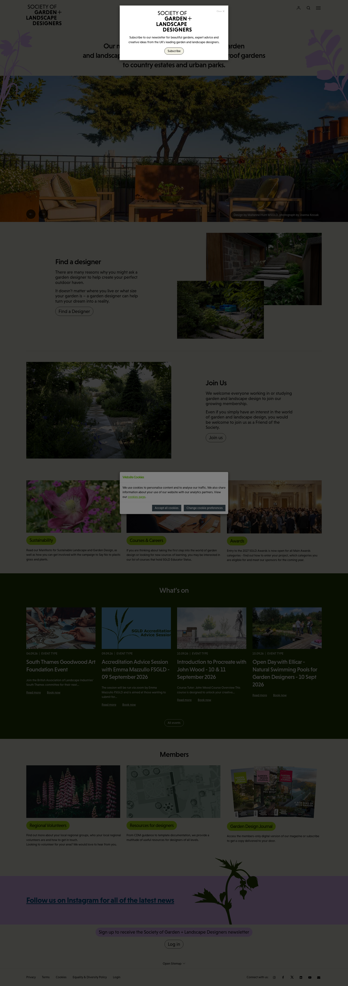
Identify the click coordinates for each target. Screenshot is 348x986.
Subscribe (174, 51)
